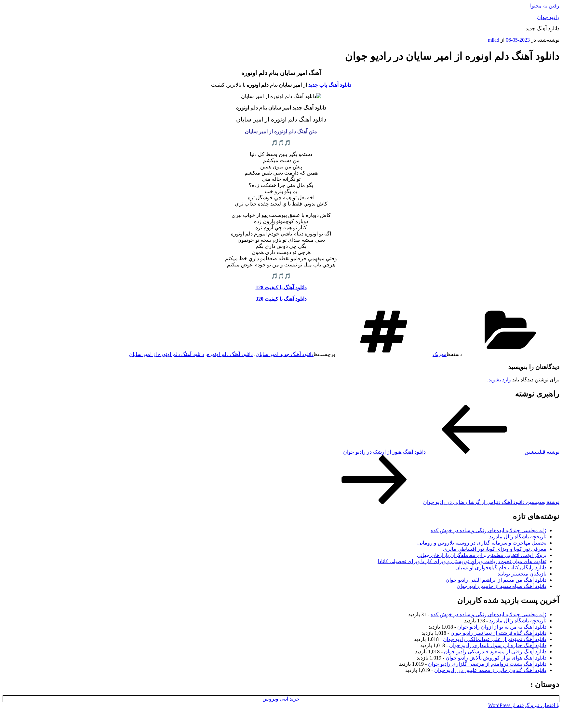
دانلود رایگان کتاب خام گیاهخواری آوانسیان (500, 567)
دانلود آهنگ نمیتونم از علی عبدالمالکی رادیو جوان (494, 639)
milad (493, 40)
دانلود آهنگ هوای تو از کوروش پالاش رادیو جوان (496, 658)
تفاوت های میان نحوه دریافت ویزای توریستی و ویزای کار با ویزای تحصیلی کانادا (462, 561)
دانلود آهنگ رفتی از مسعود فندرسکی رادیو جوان (495, 651)
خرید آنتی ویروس (281, 699)
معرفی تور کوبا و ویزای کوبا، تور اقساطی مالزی (494, 549)
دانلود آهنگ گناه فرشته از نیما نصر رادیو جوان (498, 633)
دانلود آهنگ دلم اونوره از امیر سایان (166, 354)
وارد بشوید (499, 379)
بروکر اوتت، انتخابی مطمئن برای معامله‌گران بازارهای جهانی (481, 555)
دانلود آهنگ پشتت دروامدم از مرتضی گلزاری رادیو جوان (487, 664)
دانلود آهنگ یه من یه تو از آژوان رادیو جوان (501, 627)
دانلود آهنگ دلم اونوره (230, 354)
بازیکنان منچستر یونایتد (522, 573)
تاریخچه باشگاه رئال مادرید (517, 536)
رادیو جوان (548, 17)
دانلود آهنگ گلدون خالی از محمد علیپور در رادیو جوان (490, 670)
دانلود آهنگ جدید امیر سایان (285, 354)
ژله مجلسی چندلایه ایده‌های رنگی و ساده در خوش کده (488, 530)
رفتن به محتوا (544, 5)
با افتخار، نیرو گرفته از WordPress (523, 705)
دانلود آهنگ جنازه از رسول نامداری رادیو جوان (497, 645)
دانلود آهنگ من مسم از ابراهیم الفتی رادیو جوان (496, 580)
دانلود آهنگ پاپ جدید (329, 85)
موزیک (440, 354)
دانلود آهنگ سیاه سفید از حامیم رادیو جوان (501, 586)
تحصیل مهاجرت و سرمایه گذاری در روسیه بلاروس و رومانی (481, 543)
